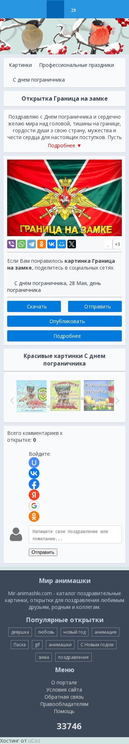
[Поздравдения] (91, 9)
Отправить (43, 552)
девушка (20, 632)
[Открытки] (37, 9)
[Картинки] (55, 9)
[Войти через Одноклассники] (34, 516)
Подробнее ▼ (65, 145)
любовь (46, 632)
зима (43, 657)
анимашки (60, 645)
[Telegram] (31, 244)
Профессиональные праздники (76, 64)
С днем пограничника (39, 79)
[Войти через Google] (34, 505)
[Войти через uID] (34, 462)
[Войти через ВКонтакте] (34, 473)
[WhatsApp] (21, 244)
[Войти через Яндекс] (34, 495)
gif (37, 645)
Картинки (20, 64)
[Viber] (11, 244)
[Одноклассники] (41, 244)
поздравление (73, 657)
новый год (74, 632)
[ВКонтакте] (51, 244)
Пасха (20, 645)
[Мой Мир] (61, 244)
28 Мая (78, 283)
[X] (71, 244)
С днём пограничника (40, 283)
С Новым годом (97, 645)
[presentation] (11, 400)
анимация (105, 632)
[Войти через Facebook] (34, 484)
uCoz (34, 740)
